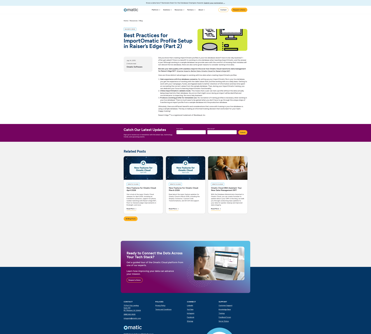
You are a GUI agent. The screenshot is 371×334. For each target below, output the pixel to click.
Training (222, 313)
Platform (155, 10)
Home (126, 21)
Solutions (166, 10)
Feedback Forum (225, 317)
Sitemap (190, 321)
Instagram (190, 313)
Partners (190, 10)
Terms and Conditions (163, 309)
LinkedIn (190, 305)
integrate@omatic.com (132, 318)
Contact (223, 10)
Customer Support (225, 305)
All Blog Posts (131, 219)
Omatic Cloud (134, 184)
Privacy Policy (160, 305)
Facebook (190, 317)
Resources (179, 10)
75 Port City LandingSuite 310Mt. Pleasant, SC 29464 (132, 308)
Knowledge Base (225, 309)
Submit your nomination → (214, 3)
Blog (141, 21)
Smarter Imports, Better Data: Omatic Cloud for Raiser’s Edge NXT (203, 71)
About (200, 10)
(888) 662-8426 (129, 314)
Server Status (224, 321)
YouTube (190, 309)
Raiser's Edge (130, 29)
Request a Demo (239, 10)
